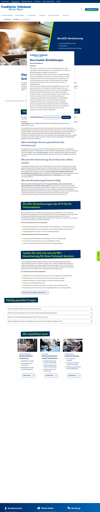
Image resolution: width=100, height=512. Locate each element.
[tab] (14, 101)
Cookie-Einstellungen (36, 117)
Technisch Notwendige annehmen (51, 117)
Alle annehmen (66, 117)
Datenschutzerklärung (36, 63)
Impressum (33, 66)
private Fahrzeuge (43, 152)
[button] (50, 309)
